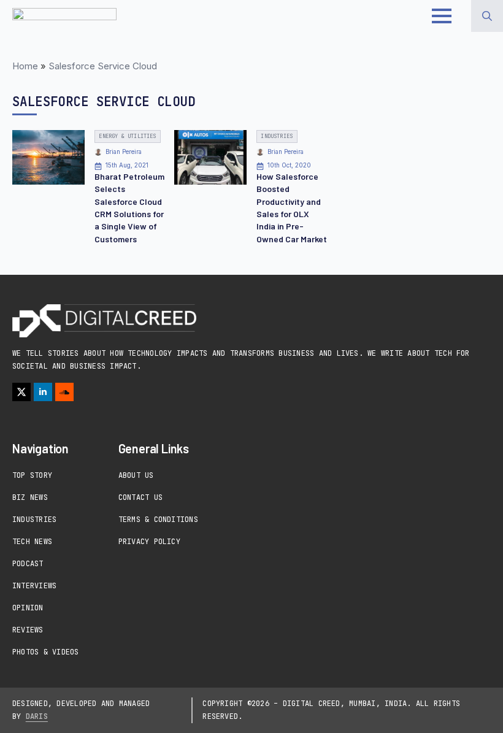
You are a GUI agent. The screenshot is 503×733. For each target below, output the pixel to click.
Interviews (34, 586)
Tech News (32, 542)
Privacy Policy (149, 542)
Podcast (28, 564)
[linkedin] (43, 392)
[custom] (64, 392)
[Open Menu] (441, 16)
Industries (34, 519)
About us (136, 475)
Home (25, 66)
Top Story (32, 475)
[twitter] (21, 392)
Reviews (28, 630)
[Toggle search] (487, 16)
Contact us (140, 497)
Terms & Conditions (158, 519)
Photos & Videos (45, 652)
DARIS (37, 716)
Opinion (28, 608)
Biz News (30, 497)
